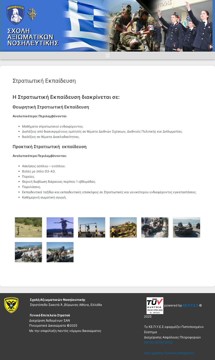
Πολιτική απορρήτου (179, 353)
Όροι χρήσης (153, 353)
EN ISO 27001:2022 (158, 342)
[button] (107, 55)
